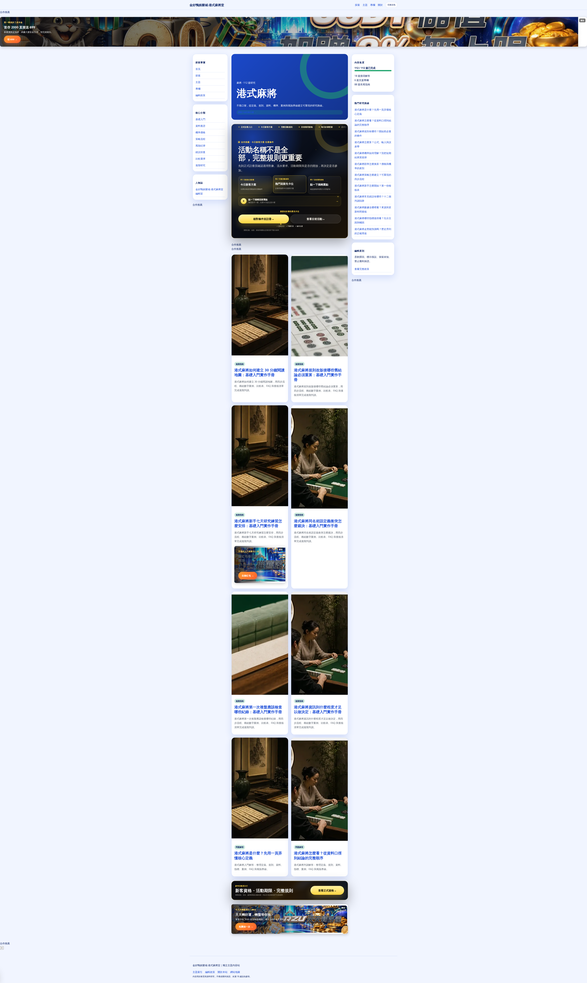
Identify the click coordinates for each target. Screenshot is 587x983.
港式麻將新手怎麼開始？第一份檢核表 (372, 188)
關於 (380, 5)
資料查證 (200, 126)
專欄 (372, 5)
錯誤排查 (200, 152)
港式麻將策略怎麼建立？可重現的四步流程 (372, 177)
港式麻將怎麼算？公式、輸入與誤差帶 (372, 144)
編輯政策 (200, 95)
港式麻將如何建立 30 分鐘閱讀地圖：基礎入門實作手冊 (259, 372)
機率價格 (200, 132)
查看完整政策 (361, 269)
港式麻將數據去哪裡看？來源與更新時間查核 (372, 209)
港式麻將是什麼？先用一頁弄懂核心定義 (258, 855)
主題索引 (197, 972)
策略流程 (200, 139)
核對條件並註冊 (263, 219)
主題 (365, 5)
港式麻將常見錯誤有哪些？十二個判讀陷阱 (372, 198)
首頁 (198, 69)
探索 (357, 5)
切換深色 (391, 5)
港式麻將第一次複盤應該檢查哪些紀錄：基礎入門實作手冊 (258, 709)
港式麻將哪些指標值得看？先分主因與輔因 (372, 220)
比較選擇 (200, 158)
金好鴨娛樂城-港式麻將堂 (207, 5)
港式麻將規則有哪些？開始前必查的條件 (372, 133)
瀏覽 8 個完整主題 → (247, 112)
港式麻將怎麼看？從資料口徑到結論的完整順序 (318, 855)
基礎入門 (200, 119)
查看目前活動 (316, 219)
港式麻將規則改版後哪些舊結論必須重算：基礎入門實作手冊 (318, 374)
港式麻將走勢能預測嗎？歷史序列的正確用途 (372, 231)
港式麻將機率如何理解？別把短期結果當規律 (372, 155)
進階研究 (200, 165)
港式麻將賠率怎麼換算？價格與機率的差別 (372, 166)
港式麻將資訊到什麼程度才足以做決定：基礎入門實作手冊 (318, 709)
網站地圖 (235, 972)
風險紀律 (200, 145)
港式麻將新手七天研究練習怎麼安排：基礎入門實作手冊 (258, 523)
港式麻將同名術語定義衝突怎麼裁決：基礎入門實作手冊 (318, 523)
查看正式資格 (327, 890)
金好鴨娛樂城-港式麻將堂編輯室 (209, 191)
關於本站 (222, 972)
